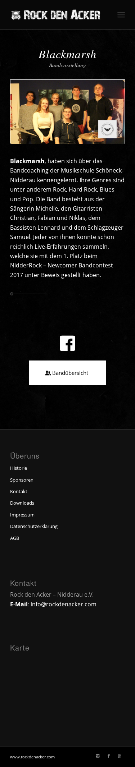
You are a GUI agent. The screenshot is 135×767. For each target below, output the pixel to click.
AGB (14, 538)
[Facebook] (108, 755)
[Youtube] (119, 755)
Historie (18, 468)
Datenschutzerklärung (34, 526)
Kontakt (18, 491)
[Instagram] (98, 755)
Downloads (22, 503)
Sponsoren (21, 480)
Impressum (22, 514)
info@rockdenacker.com (63, 604)
